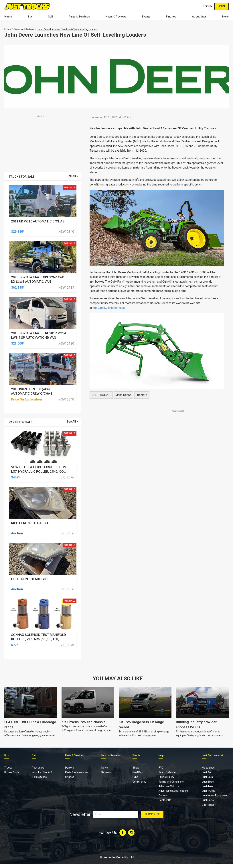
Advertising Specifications (174, 790)
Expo (135, 776)
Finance (171, 16)
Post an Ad (38, 767)
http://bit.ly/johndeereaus (109, 308)
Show (136, 767)
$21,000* (17, 343)
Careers (163, 795)
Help (161, 755)
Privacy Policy (166, 776)
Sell (50, 16)
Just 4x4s (207, 786)
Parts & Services (79, 16)
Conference (139, 781)
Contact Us (165, 800)
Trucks (8, 767)
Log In (207, 6)
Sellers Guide (39, 776)
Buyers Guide (11, 772)
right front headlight (30, 523)
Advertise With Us (169, 786)
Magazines (208, 767)
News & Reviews (115, 16)
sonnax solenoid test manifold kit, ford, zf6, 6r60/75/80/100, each (38, 639)
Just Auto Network (212, 755)
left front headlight (29, 579)
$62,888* (17, 287)
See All (71, 176)
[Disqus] (157, 514)
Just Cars (207, 776)
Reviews (106, 772)
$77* (14, 645)
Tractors (142, 395)
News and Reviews (24, 29)
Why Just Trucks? (42, 772)
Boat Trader (209, 804)
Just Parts (208, 800)
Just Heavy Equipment (215, 795)
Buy (30, 16)
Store (225, 16)
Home (8, 16)
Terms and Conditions (171, 781)
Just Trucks (208, 790)
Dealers (69, 767)
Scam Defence (167, 772)
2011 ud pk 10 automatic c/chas (37, 221)
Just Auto (207, 772)
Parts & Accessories (76, 772)
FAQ (161, 767)
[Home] (27, 6)
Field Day (138, 772)
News (104, 767)
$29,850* (17, 231)
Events (146, 16)
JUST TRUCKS (101, 395)
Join (221, 6)
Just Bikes (208, 781)
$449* (15, 477)
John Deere (123, 395)
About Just (199, 16)
